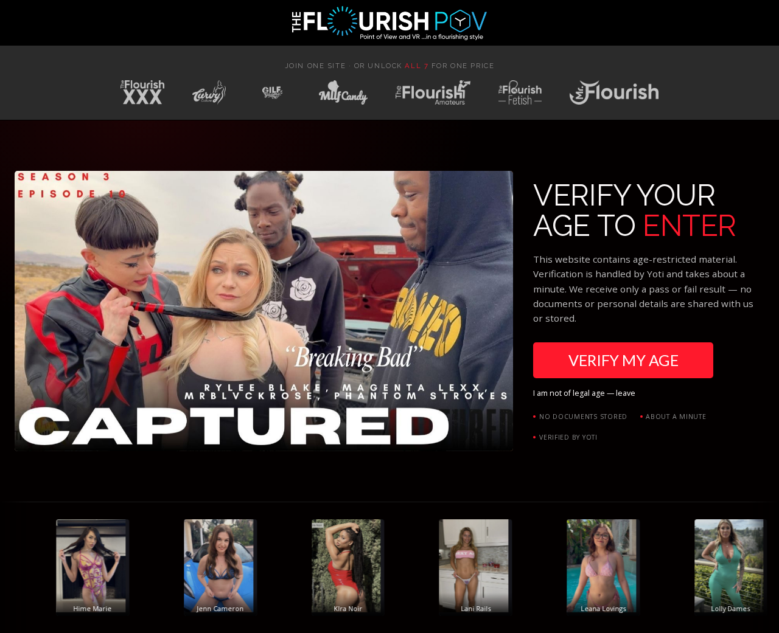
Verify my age (623, 360)
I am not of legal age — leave (584, 393)
